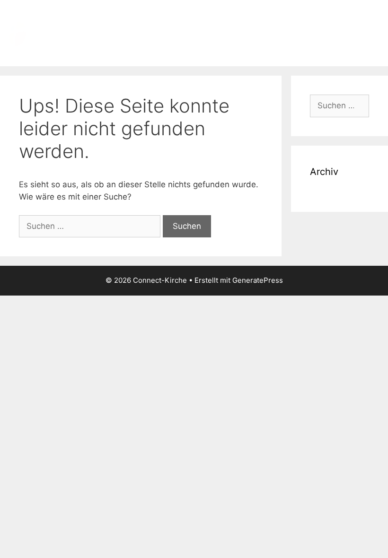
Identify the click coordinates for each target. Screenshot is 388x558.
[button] (371, 33)
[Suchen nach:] (91, 226)
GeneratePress (257, 280)
